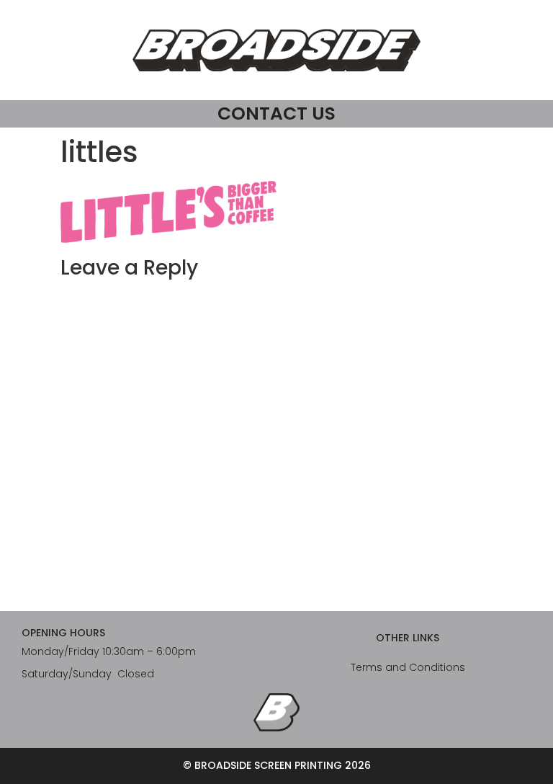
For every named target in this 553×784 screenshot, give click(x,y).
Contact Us (276, 113)
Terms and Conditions (408, 667)
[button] (168, 212)
